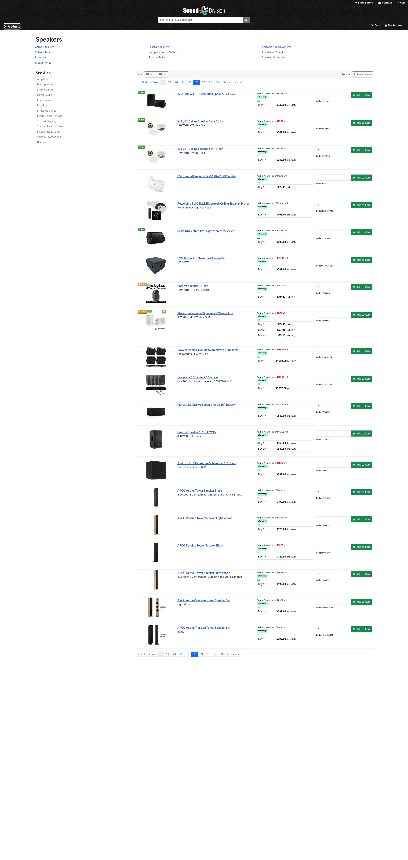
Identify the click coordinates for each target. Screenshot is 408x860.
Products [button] (13, 26)
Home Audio (44, 95)
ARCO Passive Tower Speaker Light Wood (204, 518)
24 (203, 82)
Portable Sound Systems (276, 47)
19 (169, 82)
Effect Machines (46, 110)
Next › (226, 82)
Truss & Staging (46, 121)
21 (183, 82)
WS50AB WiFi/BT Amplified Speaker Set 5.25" (206, 94)
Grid (152, 74)
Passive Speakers (159, 47)
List (164, 74)
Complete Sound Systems (164, 52)
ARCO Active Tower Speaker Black (199, 490)
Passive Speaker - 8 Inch (192, 286)
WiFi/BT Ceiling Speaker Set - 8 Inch (200, 148)
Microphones (45, 84)
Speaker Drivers (158, 57)
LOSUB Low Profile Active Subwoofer (201, 258)
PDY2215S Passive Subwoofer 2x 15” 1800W (206, 404)
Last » (237, 82)
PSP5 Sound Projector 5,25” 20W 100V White (206, 176)
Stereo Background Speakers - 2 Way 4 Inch (205, 313)
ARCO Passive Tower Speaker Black (200, 545)
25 (210, 82)
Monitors (40, 57)
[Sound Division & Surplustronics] (204, 10)
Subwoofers (42, 52)
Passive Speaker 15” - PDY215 (196, 432)
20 (176, 82)
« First (143, 82)
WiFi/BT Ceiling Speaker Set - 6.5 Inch (201, 121)
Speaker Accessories (274, 57)
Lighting (42, 105)
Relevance (362, 74)
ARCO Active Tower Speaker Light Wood (203, 573)
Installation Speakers (274, 52)
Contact (386, 2)
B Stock (41, 142)
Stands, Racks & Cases (50, 126)
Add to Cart (363, 95)
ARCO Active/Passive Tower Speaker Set (203, 600)
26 (217, 82)
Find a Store (365, 2)
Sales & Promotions (49, 137)
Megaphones (43, 62)
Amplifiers (43, 79)
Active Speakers (44, 47)
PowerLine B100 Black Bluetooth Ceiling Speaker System (213, 203)
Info (258, 100)
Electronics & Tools (48, 131)
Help (402, 2)
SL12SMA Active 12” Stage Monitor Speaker (206, 231)
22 (190, 82)
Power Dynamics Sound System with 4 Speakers (208, 350)
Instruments (44, 100)
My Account (395, 25)
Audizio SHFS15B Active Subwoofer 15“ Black (206, 463)
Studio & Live (45, 89)
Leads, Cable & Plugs (49, 116)
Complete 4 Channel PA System (197, 377)
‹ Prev (154, 82)
